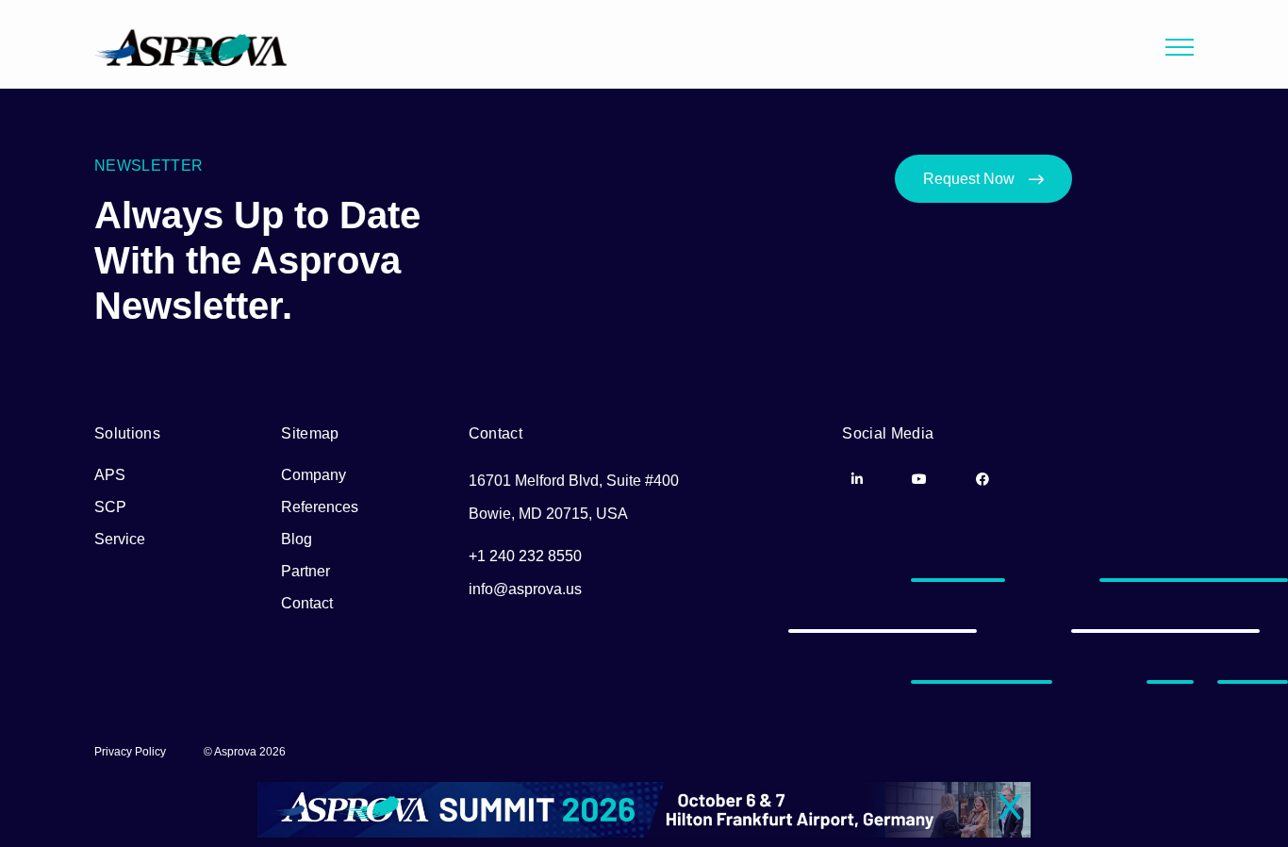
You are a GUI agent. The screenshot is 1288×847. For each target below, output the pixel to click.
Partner (305, 571)
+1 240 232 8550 (525, 556)
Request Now (969, 179)
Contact (307, 603)
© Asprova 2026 (245, 751)
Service (119, 539)
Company (313, 475)
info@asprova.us (525, 589)
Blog (296, 539)
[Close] (1010, 808)
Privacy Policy (130, 751)
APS (109, 475)
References (319, 507)
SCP (110, 507)
